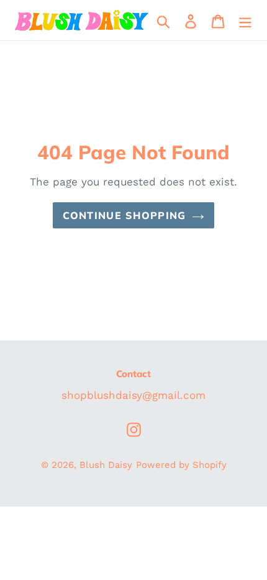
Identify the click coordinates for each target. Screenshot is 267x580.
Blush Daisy (105, 464)
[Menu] (245, 20)
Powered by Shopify (181, 464)
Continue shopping (124, 215)
